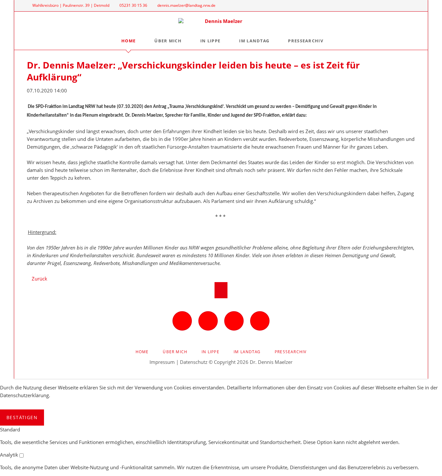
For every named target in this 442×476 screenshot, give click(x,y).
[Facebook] (376, 5)
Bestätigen (22, 417)
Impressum (162, 362)
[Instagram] (387, 5)
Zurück (39, 278)
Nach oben (221, 290)
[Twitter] (398, 5)
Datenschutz (193, 362)
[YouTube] (409, 5)
